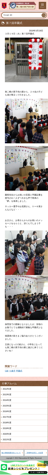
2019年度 (7, 428)
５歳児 (12, 371)
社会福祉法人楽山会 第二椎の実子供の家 (19, 5)
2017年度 (7, 417)
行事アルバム (9, 383)
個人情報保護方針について (11, 453)
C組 (6, 371)
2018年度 (7, 422)
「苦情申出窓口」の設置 (34, 453)
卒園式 (19, 371)
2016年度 (7, 411)
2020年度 (7, 434)
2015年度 (7, 406)
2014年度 (7, 400)
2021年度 (7, 439)
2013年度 (7, 394)
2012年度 (7, 389)
